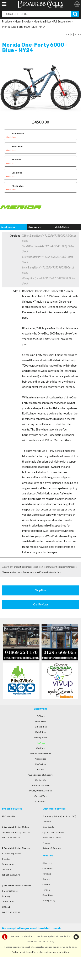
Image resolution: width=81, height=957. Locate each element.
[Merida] (21, 216)
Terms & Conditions (40, 785)
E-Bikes (40, 716)
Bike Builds (48, 827)
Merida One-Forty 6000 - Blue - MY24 (23, 26)
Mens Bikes (40, 721)
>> (79, 34)
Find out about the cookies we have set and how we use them (40, 952)
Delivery (47, 821)
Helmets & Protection (40, 753)
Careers (46, 884)
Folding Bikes (40, 737)
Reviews (47, 873)
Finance (46, 843)
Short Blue (14, 148)
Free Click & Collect (52, 837)
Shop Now (41, 590)
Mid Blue (13, 161)
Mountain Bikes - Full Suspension (52, 21)
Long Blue (14, 174)
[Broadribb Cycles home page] (40, 7)
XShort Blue (15, 135)
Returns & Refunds (52, 848)
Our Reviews (40, 604)
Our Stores (40, 801)
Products (7, 21)
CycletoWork (40, 796)
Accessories (40, 758)
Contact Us (40, 780)
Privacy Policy (49, 900)
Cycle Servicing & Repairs (40, 775)
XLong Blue (14, 188)
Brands (40, 769)
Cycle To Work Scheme (53, 832)
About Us (47, 863)
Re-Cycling (40, 764)
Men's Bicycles (23, 21)
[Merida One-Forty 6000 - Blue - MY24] (40, 88)
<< (67, 34)
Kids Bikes (40, 732)
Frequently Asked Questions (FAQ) (59, 816)
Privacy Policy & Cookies (40, 790)
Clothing (40, 748)
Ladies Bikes (40, 726)
